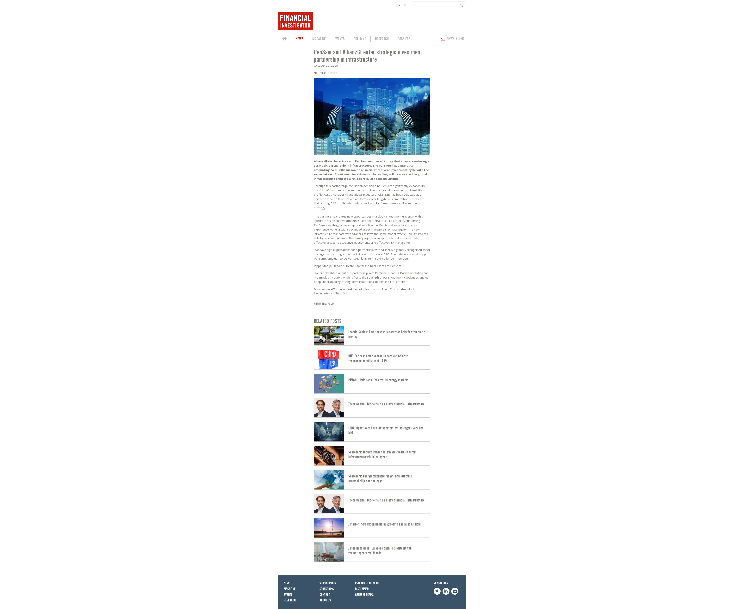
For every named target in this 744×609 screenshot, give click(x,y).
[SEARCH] (462, 5)
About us (325, 600)
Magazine (319, 39)
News (299, 39)
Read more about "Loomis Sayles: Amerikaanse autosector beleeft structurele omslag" (372, 335)
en (399, 5)
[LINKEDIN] (446, 591)
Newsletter (455, 39)
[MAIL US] (454, 591)
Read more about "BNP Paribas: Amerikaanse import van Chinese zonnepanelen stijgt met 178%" (372, 359)
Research (382, 39)
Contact (324, 595)
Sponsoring (326, 589)
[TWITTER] (437, 591)
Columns (360, 39)
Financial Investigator (284, 39)
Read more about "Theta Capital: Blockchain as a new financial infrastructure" (372, 407)
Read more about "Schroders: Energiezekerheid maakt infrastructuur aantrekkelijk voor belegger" (372, 479)
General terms (364, 595)
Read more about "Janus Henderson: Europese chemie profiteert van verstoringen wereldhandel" (372, 552)
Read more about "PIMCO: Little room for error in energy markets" (372, 383)
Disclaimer (362, 589)
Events (340, 39)
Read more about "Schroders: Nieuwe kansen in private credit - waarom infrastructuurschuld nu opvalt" (372, 455)
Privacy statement (367, 583)
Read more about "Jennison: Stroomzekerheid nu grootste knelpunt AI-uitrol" (372, 528)
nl (405, 5)
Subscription (327, 583)
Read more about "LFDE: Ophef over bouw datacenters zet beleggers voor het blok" (372, 431)
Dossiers (404, 39)
